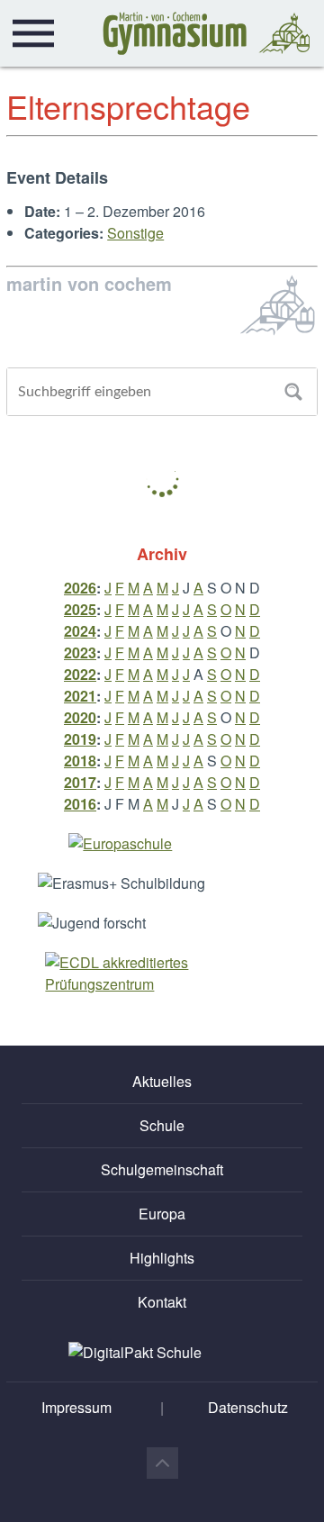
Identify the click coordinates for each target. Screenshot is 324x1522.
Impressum (76, 1407)
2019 (80, 739)
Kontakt (162, 1301)
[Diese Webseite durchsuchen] (293, 391)
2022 (80, 674)
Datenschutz (248, 1407)
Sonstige (135, 232)
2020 (80, 717)
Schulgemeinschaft (162, 1169)
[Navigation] (33, 33)
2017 (80, 782)
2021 (80, 695)
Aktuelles (162, 1081)
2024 (80, 631)
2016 (80, 803)
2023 (80, 652)
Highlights (162, 1257)
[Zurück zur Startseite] (206, 33)
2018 (80, 760)
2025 (80, 609)
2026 (80, 587)
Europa (162, 1213)
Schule (162, 1125)
